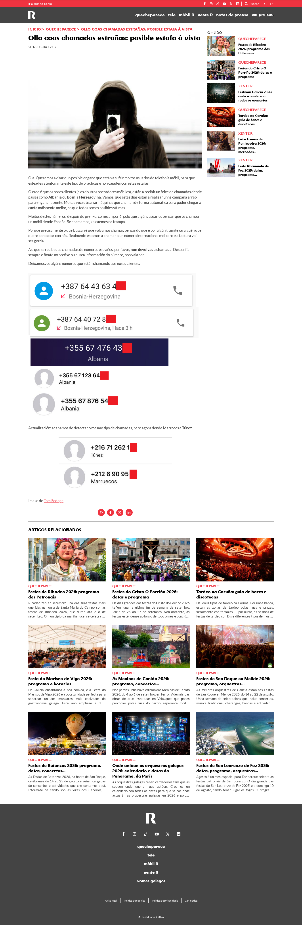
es (271, 4)
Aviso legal (111, 900)
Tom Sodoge (53, 500)
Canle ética (191, 900)
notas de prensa (232, 15)
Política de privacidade (165, 900)
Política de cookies (134, 900)
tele (172, 15)
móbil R (186, 15)
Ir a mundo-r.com (40, 3)
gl (266, 4)
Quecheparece (61, 29)
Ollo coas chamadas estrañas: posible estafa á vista (136, 29)
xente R (205, 15)
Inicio (34, 29)
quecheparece (150, 15)
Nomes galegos (151, 881)
